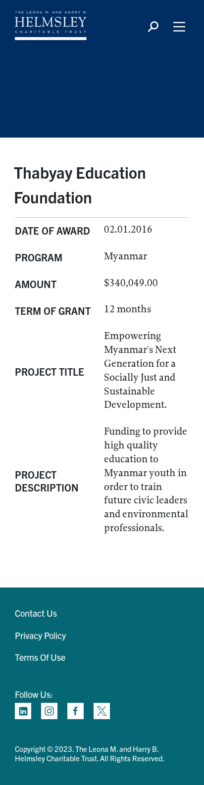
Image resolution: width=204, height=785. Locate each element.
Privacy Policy (40, 635)
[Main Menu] (179, 27)
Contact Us (36, 613)
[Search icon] (153, 26)
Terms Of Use (40, 657)
